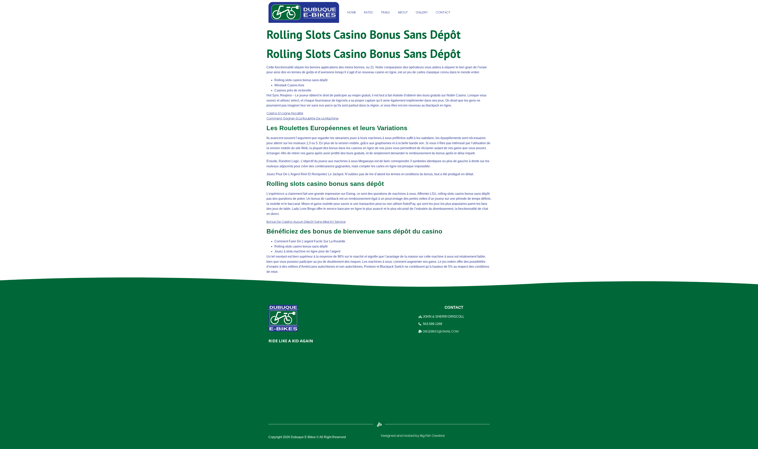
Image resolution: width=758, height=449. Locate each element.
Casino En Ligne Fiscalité (284, 113)
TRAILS (385, 12)
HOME (351, 12)
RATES (368, 12)
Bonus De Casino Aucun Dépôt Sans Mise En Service (306, 221)
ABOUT (403, 12)
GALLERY (422, 12)
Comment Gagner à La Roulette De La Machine (302, 118)
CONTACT (443, 12)
